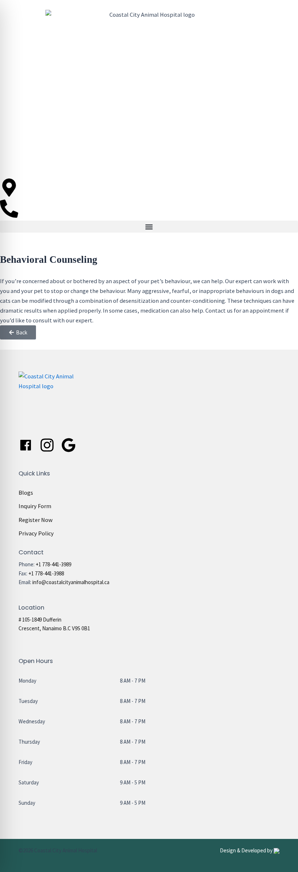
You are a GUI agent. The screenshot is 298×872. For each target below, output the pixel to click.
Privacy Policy (36, 533)
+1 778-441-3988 (46, 573)
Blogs (26, 492)
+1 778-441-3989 (53, 564)
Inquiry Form (35, 506)
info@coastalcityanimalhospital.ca (70, 582)
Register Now (36, 519)
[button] (149, 227)
